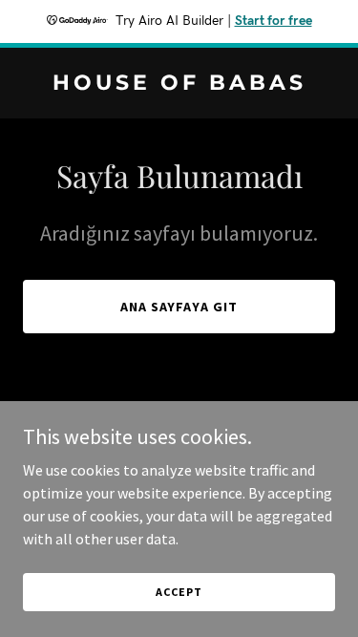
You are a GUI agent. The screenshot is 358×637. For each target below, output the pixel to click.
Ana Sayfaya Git (179, 306)
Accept (178, 591)
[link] (179, 84)
